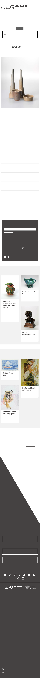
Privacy (23, 678)
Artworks (7, 21)
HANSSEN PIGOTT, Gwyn (16, 52)
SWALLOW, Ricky (8, 418)
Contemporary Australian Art (12, 147)
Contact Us (8, 670)
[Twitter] (8, 257)
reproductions (30, 446)
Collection (14, 14)
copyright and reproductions (26, 448)
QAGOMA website (8, 624)
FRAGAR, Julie (27, 393)
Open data (5, 622)
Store (4, 626)
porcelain (5, 179)
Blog (22, 622)
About (23, 624)
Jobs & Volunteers (11, 678)
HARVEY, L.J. (26, 337)
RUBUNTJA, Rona (8, 317)
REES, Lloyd (7, 378)
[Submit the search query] (4, 34)
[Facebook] (5, 257)
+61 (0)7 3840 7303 (11, 667)
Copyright (31, 678)
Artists (19, 21)
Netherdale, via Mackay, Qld (11, 197)
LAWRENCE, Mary (28, 296)
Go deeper (32, 21)
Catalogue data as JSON (12, 248)
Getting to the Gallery (12, 664)
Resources (27, 28)
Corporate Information (21, 681)
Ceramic (5, 170)
